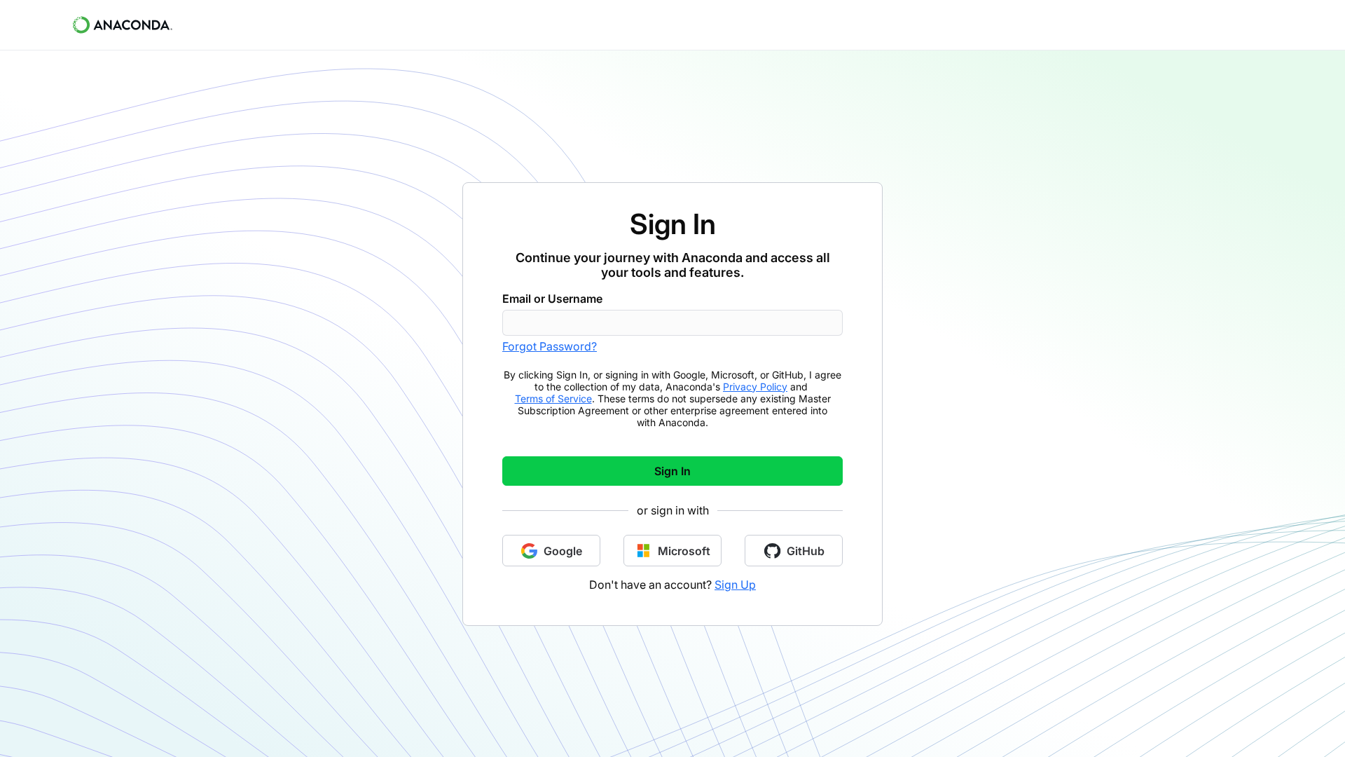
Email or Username (552, 299)
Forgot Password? (549, 346)
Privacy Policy (755, 387)
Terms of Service (553, 398)
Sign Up (735, 585)
